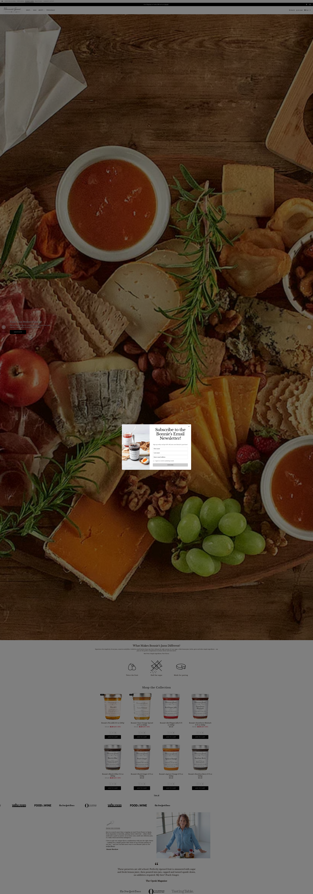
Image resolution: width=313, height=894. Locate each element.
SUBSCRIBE (170, 465)
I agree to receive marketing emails (164, 461)
